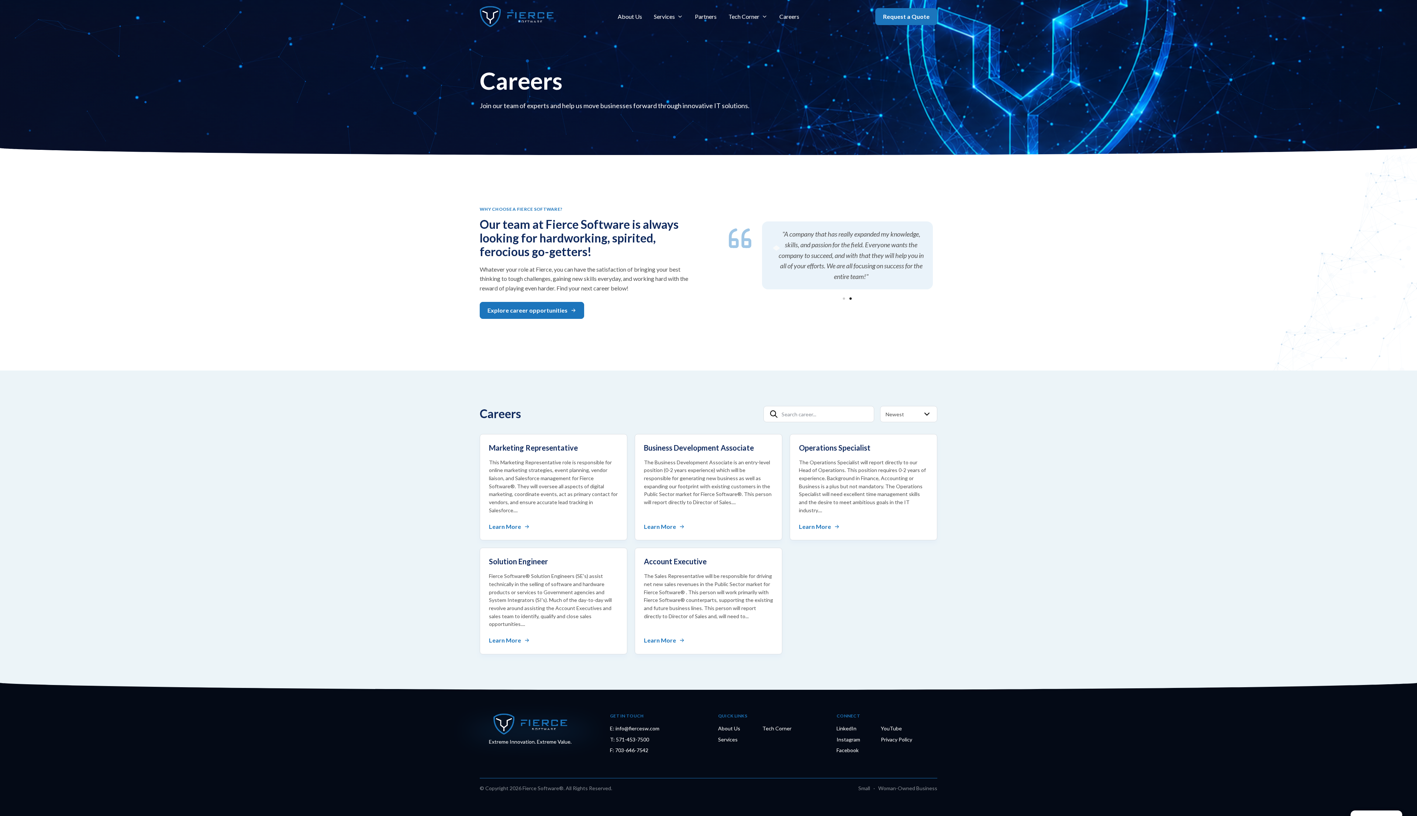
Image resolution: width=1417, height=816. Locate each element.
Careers (789, 16)
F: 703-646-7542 (629, 750)
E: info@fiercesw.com (634, 728)
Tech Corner (743, 16)
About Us (630, 16)
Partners (706, 16)
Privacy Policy (896, 739)
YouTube (891, 728)
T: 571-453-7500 (629, 739)
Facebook (848, 750)
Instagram (848, 739)
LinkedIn (846, 728)
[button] (844, 298)
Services (664, 16)
